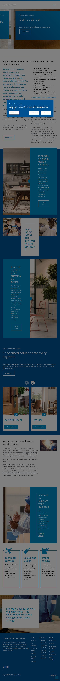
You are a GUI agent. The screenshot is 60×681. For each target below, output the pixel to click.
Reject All (46, 112)
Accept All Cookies (34, 112)
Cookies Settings (14, 112)
